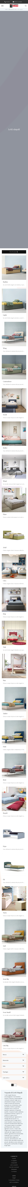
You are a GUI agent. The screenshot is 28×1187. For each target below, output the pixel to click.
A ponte (14, 1158)
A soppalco (14, 1160)
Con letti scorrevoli (14, 1167)
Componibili (14, 1162)
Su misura (14, 1171)
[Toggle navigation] (2, 6)
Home (6, 9)
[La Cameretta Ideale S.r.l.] (14, 5)
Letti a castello (14, 1165)
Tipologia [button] (5, 1072)
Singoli (14, 1178)
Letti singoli (20, 9)
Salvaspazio (14, 1169)
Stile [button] (4, 1066)
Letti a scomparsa (14, 1182)
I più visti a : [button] (6, 1077)
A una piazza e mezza (14, 1180)
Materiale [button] (6, 1060)
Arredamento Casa (13, 9)
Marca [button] (4, 1054)
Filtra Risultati (13, 252)
